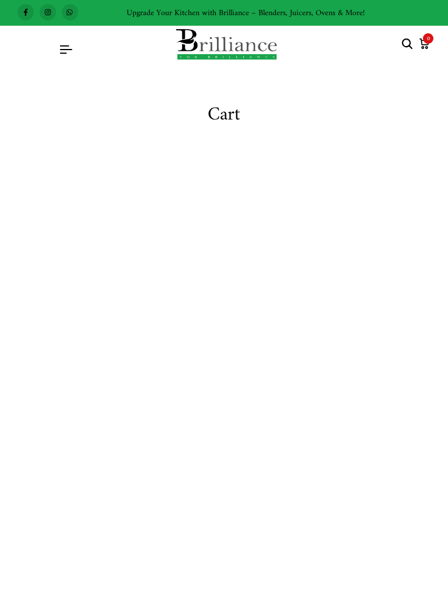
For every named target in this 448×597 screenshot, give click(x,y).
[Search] (407, 45)
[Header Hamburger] (66, 50)
